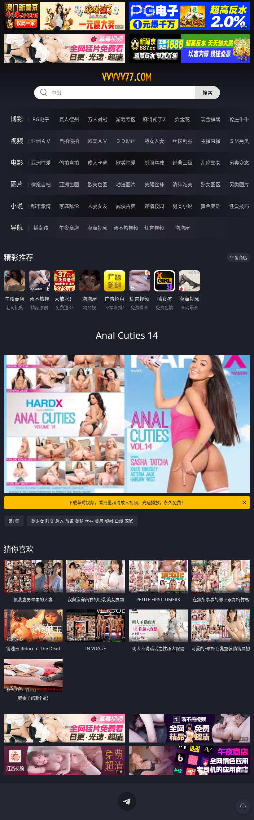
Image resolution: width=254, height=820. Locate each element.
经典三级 (182, 162)
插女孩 (40, 227)
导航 (17, 228)
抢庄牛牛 (239, 119)
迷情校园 (154, 206)
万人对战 (97, 119)
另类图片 (239, 184)
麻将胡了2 (154, 119)
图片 (17, 184)
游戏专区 (126, 119)
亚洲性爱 (41, 162)
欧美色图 (97, 184)
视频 (17, 141)
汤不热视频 (125, 227)
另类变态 (239, 162)
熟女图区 (211, 184)
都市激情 (41, 206)
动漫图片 (126, 184)
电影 (17, 162)
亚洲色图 (69, 184)
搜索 (207, 92)
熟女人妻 (154, 141)
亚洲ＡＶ (41, 141)
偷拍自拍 (69, 162)
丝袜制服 (182, 141)
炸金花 (182, 119)
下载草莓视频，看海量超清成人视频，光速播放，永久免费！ (127, 502)
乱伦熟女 (211, 162)
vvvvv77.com (127, 77)
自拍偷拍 (69, 141)
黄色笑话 (211, 206)
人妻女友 (97, 206)
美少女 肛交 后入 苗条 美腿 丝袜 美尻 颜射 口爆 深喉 (82, 521)
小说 (17, 206)
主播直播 (211, 141)
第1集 (13, 521)
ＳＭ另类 (239, 141)
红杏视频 (154, 227)
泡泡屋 (182, 227)
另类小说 (182, 206)
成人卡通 (97, 162)
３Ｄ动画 (126, 141)
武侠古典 (126, 206)
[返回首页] (242, 806)
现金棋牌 (211, 119)
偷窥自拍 (41, 184)
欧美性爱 (126, 162)
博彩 (17, 119)
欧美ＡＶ (97, 141)
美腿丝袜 (154, 184)
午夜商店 (69, 227)
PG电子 (41, 119)
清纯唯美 (182, 184)
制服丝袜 (154, 162)
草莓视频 (97, 227)
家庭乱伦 (69, 206)
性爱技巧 (239, 206)
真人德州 (69, 119)
